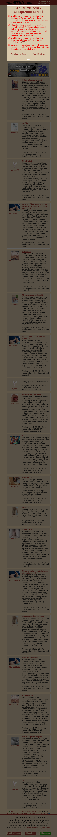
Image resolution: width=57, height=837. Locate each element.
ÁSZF (22, 42)
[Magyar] (28, 59)
